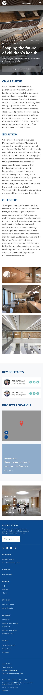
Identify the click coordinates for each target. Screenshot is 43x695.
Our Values (6, 627)
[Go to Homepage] (4, 3)
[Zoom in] (6, 432)
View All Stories (7, 608)
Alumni (4, 593)
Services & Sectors (8, 645)
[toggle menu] (40, 3)
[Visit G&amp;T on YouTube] (11, 548)
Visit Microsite (7, 574)
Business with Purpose (10, 623)
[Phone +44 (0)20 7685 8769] (34, 382)
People (5, 581)
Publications (6, 649)
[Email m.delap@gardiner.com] (37, 393)
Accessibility (27, 3)
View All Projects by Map (11, 563)
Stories (6, 600)
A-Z (3, 586)
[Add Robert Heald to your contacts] (30, 382)
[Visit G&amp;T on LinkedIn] (7, 548)
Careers (6, 615)
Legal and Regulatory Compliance (12, 673)
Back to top (5, 690)
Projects (6, 555)
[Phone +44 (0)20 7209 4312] (34, 393)
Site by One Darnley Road (10, 687)
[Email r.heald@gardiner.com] (37, 382)
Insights (6, 570)
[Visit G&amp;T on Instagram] (15, 548)
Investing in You (7, 634)
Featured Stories (8, 605)
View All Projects (8, 559)
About (5, 641)
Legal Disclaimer (7, 664)
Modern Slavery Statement (10, 670)
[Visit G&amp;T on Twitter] (3, 548)
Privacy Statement (7, 667)
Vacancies (5, 620)
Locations (5, 652)
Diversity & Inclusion (9, 630)
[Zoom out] (6, 437)
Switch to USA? (28, 683)
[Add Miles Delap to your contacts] (30, 393)
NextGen (5, 589)
